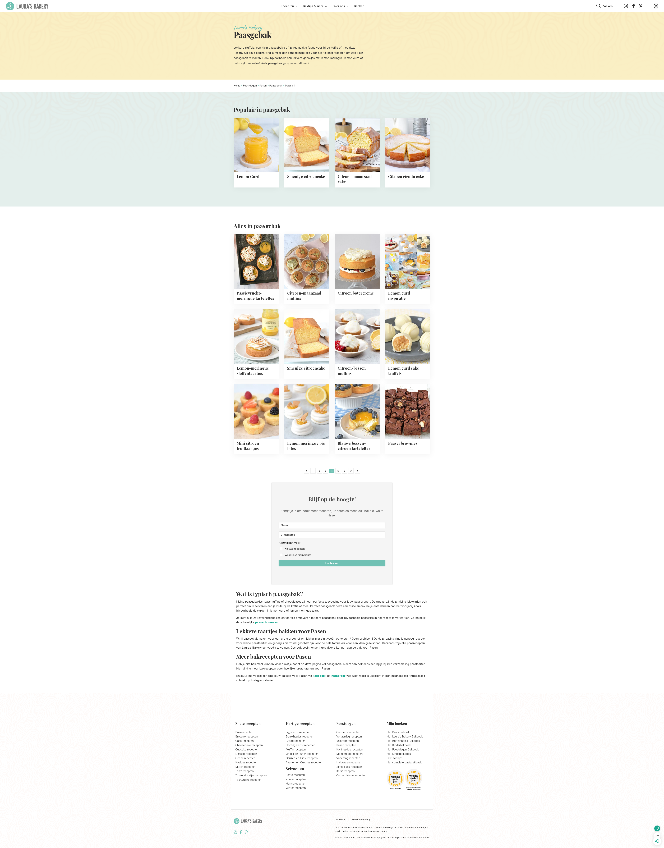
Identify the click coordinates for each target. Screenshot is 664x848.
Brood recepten (296, 740)
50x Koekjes (395, 758)
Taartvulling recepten (248, 779)
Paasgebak (275, 85)
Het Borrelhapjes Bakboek (403, 740)
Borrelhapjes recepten (299, 736)
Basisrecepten (244, 732)
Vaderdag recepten (348, 758)
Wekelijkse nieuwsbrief (298, 554)
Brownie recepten (246, 736)
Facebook (319, 675)
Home (237, 85)
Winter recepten (296, 788)
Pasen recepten (346, 745)
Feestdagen (250, 85)
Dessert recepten (246, 753)
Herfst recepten (296, 783)
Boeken (359, 6)
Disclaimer (340, 819)
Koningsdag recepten (349, 749)
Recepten (287, 6)
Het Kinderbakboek (399, 745)
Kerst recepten (345, 771)
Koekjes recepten (246, 762)
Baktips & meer (313, 6)
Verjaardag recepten (349, 736)
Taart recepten (244, 771)
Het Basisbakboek (398, 732)
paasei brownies (266, 622)
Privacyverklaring (361, 819)
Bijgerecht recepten (298, 732)
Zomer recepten (296, 779)
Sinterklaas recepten (349, 766)
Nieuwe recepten (295, 548)
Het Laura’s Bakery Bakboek (405, 736)
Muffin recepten (245, 766)
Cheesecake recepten (249, 745)
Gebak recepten (245, 758)
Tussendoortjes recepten (251, 775)
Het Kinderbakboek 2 (400, 753)
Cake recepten (244, 740)
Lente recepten (295, 775)
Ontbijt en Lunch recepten (302, 753)
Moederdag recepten (349, 753)
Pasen (263, 85)
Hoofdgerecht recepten (300, 745)
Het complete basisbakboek (404, 762)
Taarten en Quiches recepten (304, 762)
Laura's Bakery (27, 6)
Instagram (338, 675)
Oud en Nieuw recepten (351, 775)
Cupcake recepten (246, 749)
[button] (332, 549)
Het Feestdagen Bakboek (403, 749)
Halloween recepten (349, 762)
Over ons (339, 6)
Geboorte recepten (348, 732)
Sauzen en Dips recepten (302, 758)
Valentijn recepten (347, 740)
